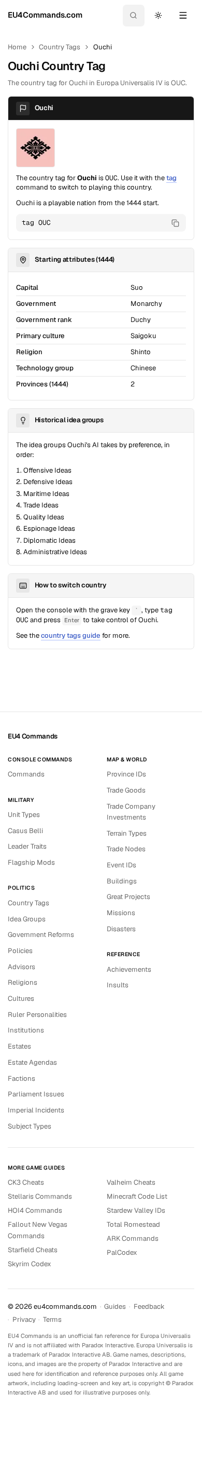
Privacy (24, 1319)
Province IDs (126, 774)
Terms (52, 1319)
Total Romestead (133, 1224)
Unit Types (24, 814)
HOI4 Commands (35, 1210)
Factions (21, 1078)
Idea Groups (27, 919)
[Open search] (133, 15)
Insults (117, 985)
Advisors (21, 966)
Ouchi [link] (102, 47)
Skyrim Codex (29, 1263)
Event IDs (121, 865)
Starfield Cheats (32, 1249)
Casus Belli (25, 830)
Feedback (149, 1306)
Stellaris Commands (40, 1196)
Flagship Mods (31, 862)
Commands (26, 774)
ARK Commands (132, 1238)
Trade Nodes (126, 849)
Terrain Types (127, 833)
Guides (115, 1306)
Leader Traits (27, 846)
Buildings (122, 881)
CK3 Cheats (26, 1182)
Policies (20, 950)
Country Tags (59, 47)
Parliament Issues (36, 1094)
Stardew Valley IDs (136, 1210)
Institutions (26, 1030)
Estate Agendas (32, 1062)
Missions (121, 912)
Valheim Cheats (131, 1182)
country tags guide (70, 635)
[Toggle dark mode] (158, 15)
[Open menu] (182, 15)
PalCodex (122, 1252)
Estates (19, 1046)
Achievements (129, 969)
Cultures (21, 998)
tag (171, 177)
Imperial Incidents (36, 1110)
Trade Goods (126, 790)
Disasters (121, 928)
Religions (22, 982)
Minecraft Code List (137, 1196)
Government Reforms (41, 934)
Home (17, 47)
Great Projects (128, 896)
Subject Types (29, 1126)
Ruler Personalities (37, 1014)
